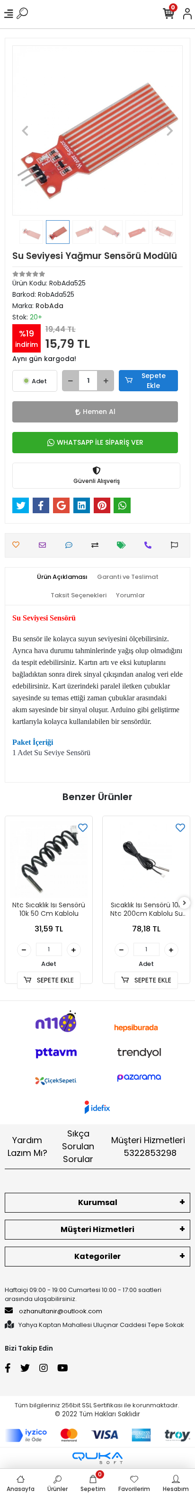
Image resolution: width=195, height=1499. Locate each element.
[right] (185, 903)
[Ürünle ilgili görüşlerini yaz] (71, 545)
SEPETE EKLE (54, 980)
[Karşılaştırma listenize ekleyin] (97, 545)
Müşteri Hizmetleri (148, 1146)
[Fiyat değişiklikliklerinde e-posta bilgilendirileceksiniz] (124, 545)
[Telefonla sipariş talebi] (150, 545)
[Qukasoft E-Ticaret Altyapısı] (97, 1458)
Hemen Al (99, 411)
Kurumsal (97, 1202)
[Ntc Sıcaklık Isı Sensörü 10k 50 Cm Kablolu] (49, 859)
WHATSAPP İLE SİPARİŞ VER (100, 442)
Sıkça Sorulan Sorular (78, 1146)
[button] (25, 130)
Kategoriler (97, 1256)
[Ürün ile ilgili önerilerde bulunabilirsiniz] (176, 545)
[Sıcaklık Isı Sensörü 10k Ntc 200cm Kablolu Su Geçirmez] (146, 859)
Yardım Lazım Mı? (27, 1146)
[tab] (62, 577)
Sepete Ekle (154, 380)
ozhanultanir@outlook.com (60, 1311)
